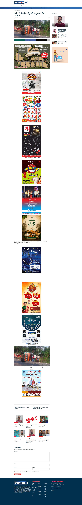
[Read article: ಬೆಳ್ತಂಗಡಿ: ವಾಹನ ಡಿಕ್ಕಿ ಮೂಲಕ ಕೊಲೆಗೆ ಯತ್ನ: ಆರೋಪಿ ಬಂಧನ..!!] (60, 21)
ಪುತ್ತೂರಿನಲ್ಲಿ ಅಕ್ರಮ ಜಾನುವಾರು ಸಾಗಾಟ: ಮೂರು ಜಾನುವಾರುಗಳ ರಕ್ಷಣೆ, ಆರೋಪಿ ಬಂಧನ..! (62, 30)
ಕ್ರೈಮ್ (55, 7)
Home (15, 10)
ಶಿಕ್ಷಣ (45, 491)
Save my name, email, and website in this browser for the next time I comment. (27, 471)
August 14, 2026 (41, 441)
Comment (16, 451)
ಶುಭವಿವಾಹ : (46, 492)
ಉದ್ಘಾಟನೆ (33, 492)
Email (15, 467)
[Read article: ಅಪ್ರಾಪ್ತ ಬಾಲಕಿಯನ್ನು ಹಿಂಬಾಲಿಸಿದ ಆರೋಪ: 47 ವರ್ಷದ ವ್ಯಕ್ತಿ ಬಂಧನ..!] (19, 419)
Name (15, 463)
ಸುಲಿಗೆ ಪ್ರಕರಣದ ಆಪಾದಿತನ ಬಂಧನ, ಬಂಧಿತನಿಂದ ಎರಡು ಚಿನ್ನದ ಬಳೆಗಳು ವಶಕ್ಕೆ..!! (19, 439)
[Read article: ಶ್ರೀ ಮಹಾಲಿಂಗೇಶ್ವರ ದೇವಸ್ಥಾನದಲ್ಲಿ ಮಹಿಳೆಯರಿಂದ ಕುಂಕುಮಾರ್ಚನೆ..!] (54, 43)
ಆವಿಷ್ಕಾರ (33, 490)
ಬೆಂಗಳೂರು (39, 494)
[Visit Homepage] (21, 3)
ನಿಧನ (39, 488)
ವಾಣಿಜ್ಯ (45, 489)
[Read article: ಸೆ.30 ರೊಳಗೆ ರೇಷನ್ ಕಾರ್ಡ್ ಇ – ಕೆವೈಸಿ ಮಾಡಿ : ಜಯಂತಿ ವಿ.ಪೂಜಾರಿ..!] (44, 419)
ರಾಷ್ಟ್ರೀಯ (31, 7)
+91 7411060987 (59, 486)
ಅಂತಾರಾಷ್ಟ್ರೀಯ (40, 7)
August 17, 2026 (16, 441)
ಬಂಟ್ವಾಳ (19, 10)
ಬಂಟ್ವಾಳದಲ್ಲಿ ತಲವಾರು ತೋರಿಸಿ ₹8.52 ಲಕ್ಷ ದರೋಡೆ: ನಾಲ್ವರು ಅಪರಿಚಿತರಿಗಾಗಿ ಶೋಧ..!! (31, 425)
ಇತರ (62, 7)
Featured (16, 422)
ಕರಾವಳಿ (33, 493)
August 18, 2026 (41, 426)
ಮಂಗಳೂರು (45, 483)
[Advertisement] (51, 3)
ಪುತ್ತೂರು (39, 491)
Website (33, 467)
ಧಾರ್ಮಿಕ (39, 486)
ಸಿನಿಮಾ (45, 494)
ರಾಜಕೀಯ (48, 7)
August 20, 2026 (29, 427)
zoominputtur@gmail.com (57, 488)
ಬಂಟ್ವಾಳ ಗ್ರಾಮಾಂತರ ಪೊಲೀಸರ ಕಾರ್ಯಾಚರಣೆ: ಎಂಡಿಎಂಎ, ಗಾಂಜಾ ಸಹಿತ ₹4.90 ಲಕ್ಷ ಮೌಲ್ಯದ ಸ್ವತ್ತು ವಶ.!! (44, 439)
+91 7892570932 (53, 486)
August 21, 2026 (16, 426)
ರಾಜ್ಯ (24, 7)
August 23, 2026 (55, 26)
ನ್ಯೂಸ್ (17, 7)
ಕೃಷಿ (32, 495)
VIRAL (33, 484)
